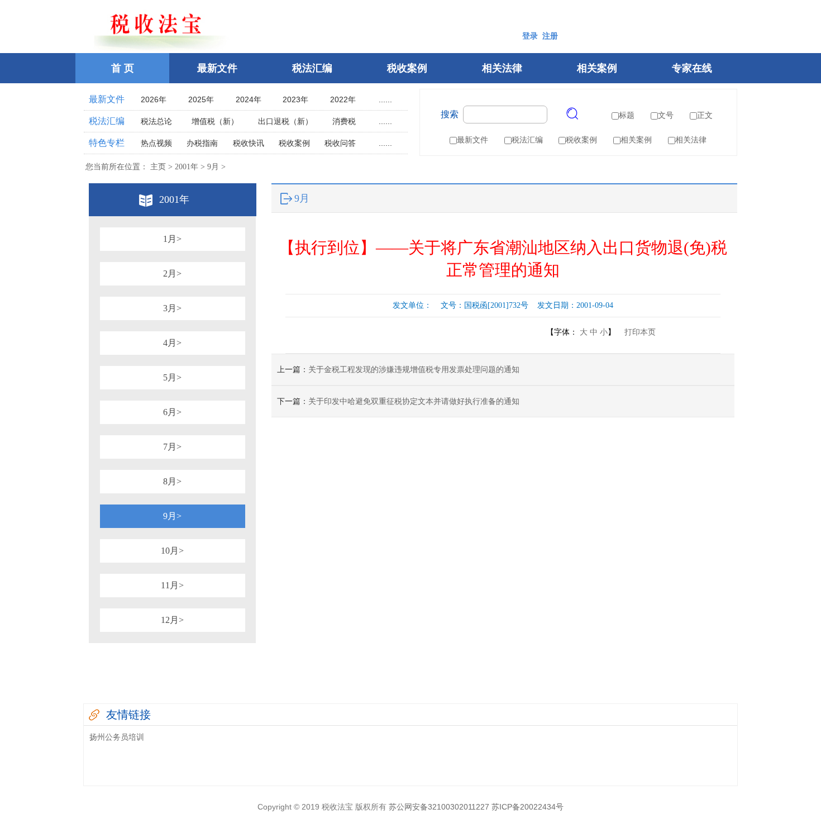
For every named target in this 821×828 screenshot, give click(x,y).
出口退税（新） (285, 121)
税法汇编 (312, 68)
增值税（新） (215, 121)
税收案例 (407, 68)
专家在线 (692, 68)
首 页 (122, 68)
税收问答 (340, 143)
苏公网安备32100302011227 (439, 806)
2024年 (248, 99)
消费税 (344, 121)
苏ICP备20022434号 (527, 806)
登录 (530, 36)
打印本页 (637, 332)
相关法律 (502, 68)
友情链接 (128, 714)
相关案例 (597, 68)
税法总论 (156, 121)
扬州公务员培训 (116, 736)
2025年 (201, 99)
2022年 (343, 99)
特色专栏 (107, 142)
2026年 (153, 99)
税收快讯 (248, 143)
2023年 (295, 99)
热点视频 (156, 143)
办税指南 (202, 143)
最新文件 (217, 68)
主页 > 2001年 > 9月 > (187, 167)
